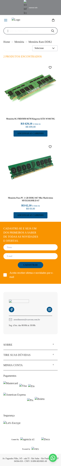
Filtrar (9, 48)
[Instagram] (49, 309)
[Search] (53, 31)
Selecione (39, 48)
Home (6, 41)
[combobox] (27, 31)
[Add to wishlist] (52, 67)
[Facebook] (11, 309)
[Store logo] (25, 20)
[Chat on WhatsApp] (53, 458)
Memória (19, 41)
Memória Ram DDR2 (40, 41)
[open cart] (53, 20)
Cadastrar (30, 265)
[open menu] (5, 20)
